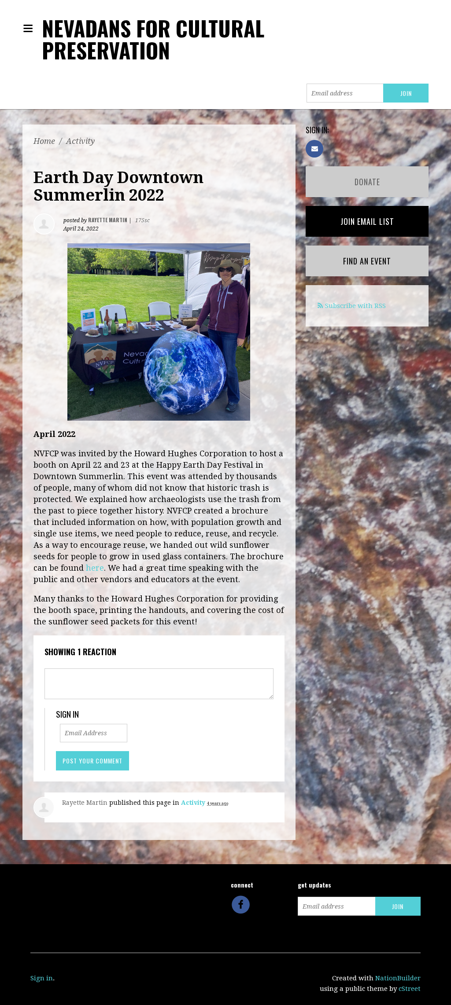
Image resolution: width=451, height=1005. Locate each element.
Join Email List (367, 221)
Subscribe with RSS (355, 306)
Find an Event (367, 261)
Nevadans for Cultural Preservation (153, 39)
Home (44, 141)
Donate (367, 181)
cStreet (410, 989)
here (95, 567)
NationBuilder (398, 978)
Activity (80, 141)
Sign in (41, 978)
